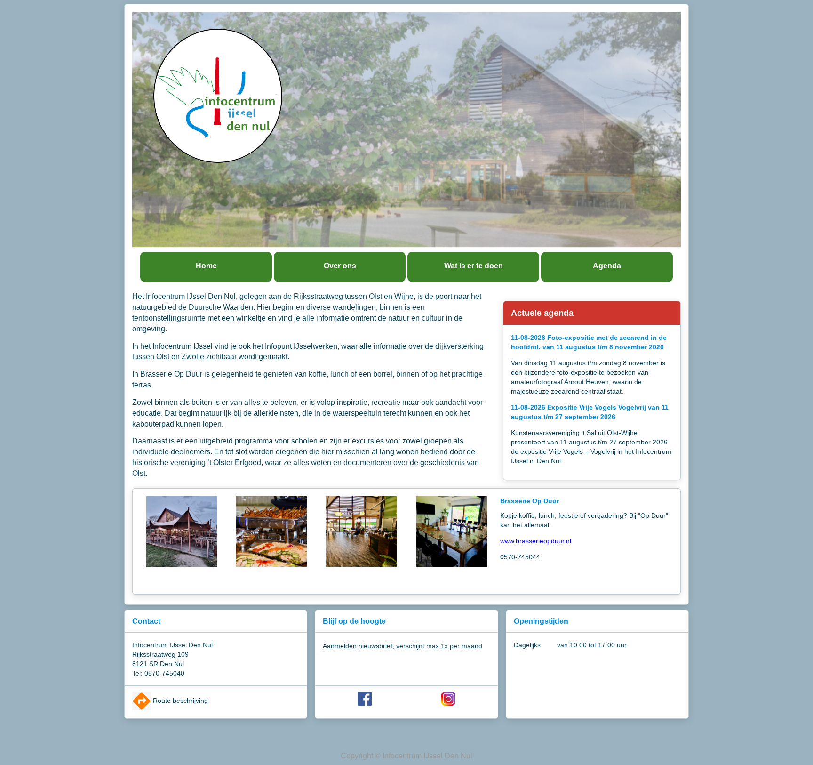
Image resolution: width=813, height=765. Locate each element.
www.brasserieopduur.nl (535, 541)
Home (206, 266)
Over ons (340, 266)
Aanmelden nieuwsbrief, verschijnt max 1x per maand (402, 646)
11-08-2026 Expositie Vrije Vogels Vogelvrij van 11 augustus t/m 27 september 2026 (590, 411)
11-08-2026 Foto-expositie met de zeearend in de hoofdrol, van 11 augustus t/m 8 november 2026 (589, 342)
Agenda (607, 266)
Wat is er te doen (473, 266)
